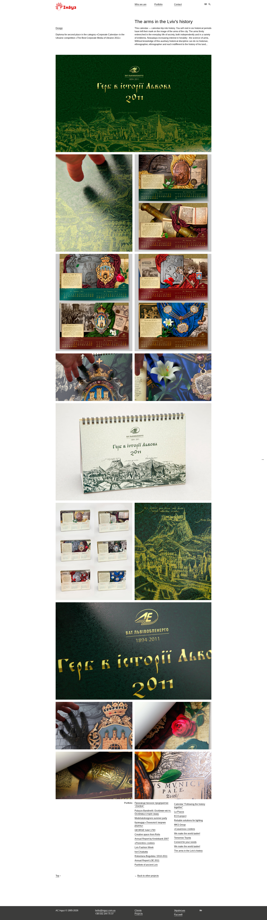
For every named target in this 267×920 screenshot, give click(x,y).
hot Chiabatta (141, 852)
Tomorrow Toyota (182, 838)
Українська (179, 910)
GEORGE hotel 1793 (145, 830)
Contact (178, 4)
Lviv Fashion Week (144, 847)
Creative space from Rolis (147, 834)
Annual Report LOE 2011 (147, 860)
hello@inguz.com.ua (105, 910)
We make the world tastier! (187, 833)
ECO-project (180, 816)
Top (57, 876)
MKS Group (180, 825)
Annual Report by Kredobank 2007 (152, 839)
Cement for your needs (185, 842)
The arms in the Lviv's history (164, 21)
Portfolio (158, 4)
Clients (138, 910)
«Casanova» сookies (184, 829)
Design (59, 28)
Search (209, 4)
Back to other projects (148, 876)
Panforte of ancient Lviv (146, 865)
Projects (139, 913)
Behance (201, 910)
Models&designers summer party (151, 818)
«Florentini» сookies (145, 843)
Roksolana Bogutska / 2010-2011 (151, 856)
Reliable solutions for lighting (188, 820)
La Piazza (179, 812)
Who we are (140, 4)
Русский (178, 914)
